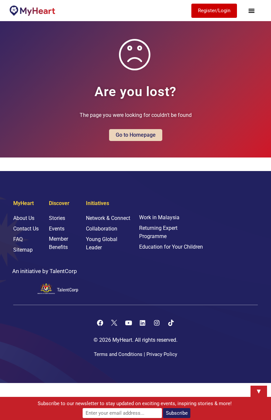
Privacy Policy (161, 354)
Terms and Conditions (118, 354)
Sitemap (23, 250)
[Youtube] (128, 323)
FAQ (18, 239)
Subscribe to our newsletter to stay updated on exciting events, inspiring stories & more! (135, 403)
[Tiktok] (171, 323)
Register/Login (214, 11)
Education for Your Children (171, 247)
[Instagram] (157, 323)
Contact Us (26, 229)
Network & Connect (108, 218)
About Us (23, 218)
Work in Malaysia (159, 217)
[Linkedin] (142, 323)
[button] (251, 11)
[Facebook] (100, 323)
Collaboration (101, 229)
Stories (57, 218)
